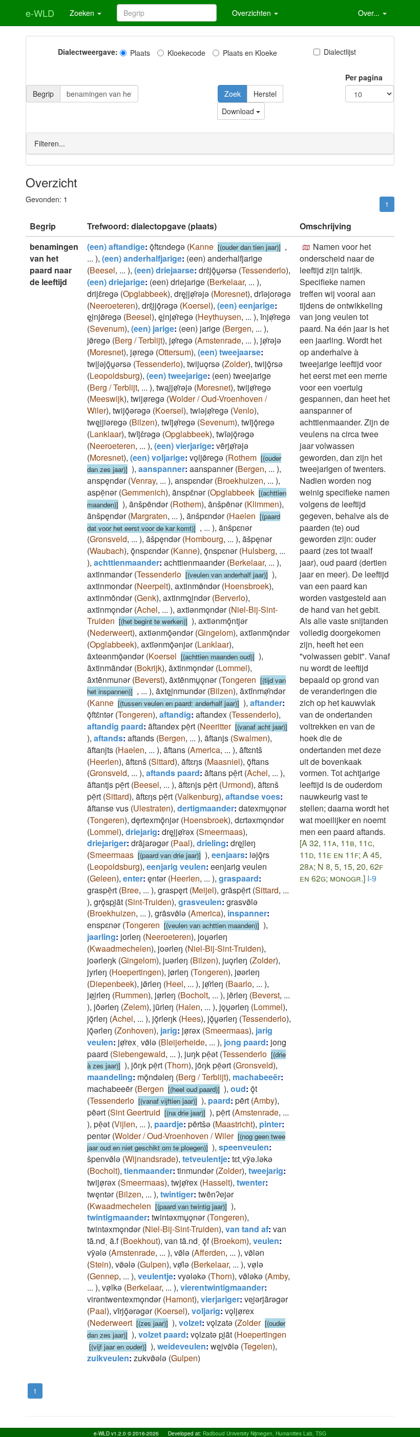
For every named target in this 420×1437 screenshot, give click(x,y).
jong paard (245, 1042)
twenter (251, 1182)
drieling (211, 843)
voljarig (206, 1311)
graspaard (239, 878)
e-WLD (40, 12)
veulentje (155, 1276)
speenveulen (244, 1147)
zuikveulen (108, 1358)
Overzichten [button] (252, 13)
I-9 (371, 878)
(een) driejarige (116, 282)
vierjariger (220, 1299)
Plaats (140, 53)
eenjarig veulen (176, 866)
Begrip (43, 94)
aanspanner (161, 469)
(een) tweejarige (176, 375)
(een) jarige (152, 328)
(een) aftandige (116, 246)
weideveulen (181, 1346)
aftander (266, 703)
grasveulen (200, 902)
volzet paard (162, 1334)
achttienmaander (126, 562)
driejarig (141, 832)
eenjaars (228, 855)
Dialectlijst (340, 52)
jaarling (101, 936)
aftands (108, 738)
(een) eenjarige (246, 305)
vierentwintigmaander (222, 1287)
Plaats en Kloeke (250, 53)
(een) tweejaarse (229, 352)
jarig (168, 1030)
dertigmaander (205, 808)
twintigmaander (117, 1217)
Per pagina (364, 77)
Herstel (265, 94)
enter (133, 878)
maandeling (110, 1077)
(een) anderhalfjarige (142, 258)
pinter (270, 1124)
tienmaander (148, 1170)
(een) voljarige (157, 457)
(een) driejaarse (164, 270)
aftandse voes (252, 796)
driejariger (107, 843)
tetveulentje (204, 1159)
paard (219, 1100)
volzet (190, 1322)
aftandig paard (115, 726)
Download (239, 111)
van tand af (246, 1229)
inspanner (247, 913)
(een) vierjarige (183, 446)
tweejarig (265, 1170)
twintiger (177, 1194)
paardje (168, 1124)
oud (238, 1089)
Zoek (232, 94)
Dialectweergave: (88, 52)
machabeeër (257, 1077)
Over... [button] (370, 13)
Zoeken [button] (83, 13)
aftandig (175, 714)
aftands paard (173, 773)
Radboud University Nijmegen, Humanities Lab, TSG (264, 1433)
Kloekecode (186, 53)
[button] (306, 248)
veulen (266, 1241)
